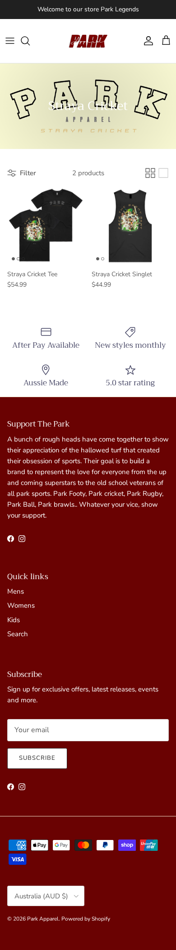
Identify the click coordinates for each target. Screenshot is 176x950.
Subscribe (37, 758)
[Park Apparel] (88, 41)
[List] (163, 173)
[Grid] (150, 173)
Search (17, 633)
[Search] (30, 41)
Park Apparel (43, 918)
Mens (15, 591)
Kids (13, 619)
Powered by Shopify (85, 918)
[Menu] (10, 41)
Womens (21, 605)
